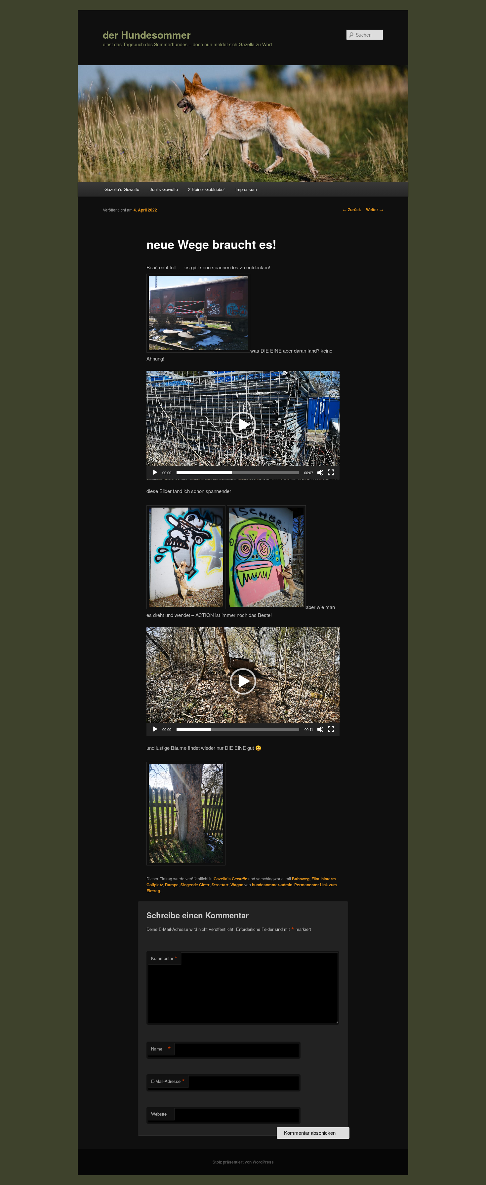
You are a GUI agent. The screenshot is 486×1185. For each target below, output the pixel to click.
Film (315, 879)
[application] (243, 425)
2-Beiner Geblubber (206, 189)
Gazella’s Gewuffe (121, 189)
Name (161, 1049)
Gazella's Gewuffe (230, 879)
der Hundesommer (147, 34)
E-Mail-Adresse (168, 1081)
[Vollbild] (331, 472)
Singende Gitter (195, 885)
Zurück (352, 209)
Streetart (220, 885)
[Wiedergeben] (155, 472)
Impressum (246, 189)
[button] (243, 425)
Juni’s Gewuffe (164, 189)
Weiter (374, 209)
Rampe (172, 885)
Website (159, 1114)
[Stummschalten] (320, 472)
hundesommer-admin (272, 885)
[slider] (238, 472)
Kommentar (164, 958)
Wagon (236, 885)
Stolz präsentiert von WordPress (243, 1162)
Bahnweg (300, 879)
